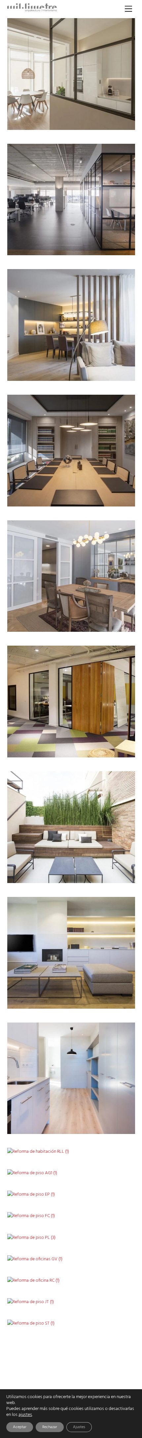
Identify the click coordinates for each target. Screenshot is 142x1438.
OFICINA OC (109, 249)
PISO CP (113, 123)
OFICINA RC (109, 1277)
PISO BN (113, 625)
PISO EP (113, 1192)
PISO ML (112, 1127)
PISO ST (113, 1320)
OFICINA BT (109, 500)
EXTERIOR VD (107, 876)
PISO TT (113, 374)
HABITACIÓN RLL (104, 1149)
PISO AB (113, 1170)
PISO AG (112, 1002)
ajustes (25, 1415)
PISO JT (113, 1299)
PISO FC (113, 1213)
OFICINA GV (109, 1256)
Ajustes (79, 1427)
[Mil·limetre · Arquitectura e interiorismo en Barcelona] (32, 10)
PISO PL (113, 1235)
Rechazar (49, 1427)
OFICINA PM (108, 751)
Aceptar (19, 1427)
